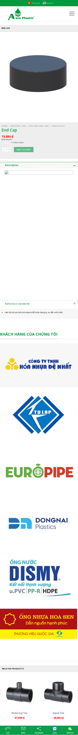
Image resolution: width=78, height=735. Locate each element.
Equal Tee (58, 713)
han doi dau (58, 126)
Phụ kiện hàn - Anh (39, 126)
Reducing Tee (19, 713)
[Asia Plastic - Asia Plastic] (32, 13)
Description (11, 165)
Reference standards (17, 303)
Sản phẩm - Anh (18, 126)
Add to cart (23, 149)
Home (4, 126)
